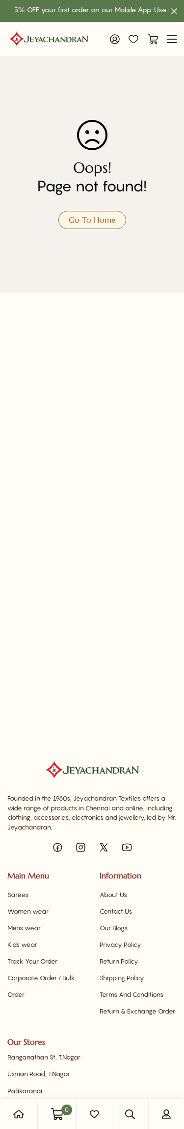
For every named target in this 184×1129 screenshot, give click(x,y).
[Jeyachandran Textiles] (48, 39)
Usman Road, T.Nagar (38, 1074)
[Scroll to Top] (166, 1077)
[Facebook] (57, 847)
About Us (113, 895)
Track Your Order (32, 961)
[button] (150, 39)
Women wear (28, 911)
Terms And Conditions (131, 994)
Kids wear (22, 944)
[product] (19, 1114)
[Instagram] (80, 847)
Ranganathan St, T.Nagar (43, 1057)
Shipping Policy (122, 978)
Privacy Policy (120, 944)
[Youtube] (126, 847)
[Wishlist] (133, 39)
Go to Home (92, 220)
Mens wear (24, 928)
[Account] (115, 39)
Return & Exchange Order (137, 1011)
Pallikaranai (24, 1091)
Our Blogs (114, 928)
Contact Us (116, 911)
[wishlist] (94, 1114)
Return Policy (119, 961)
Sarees (17, 895)
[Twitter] (103, 847)
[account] (166, 1114)
